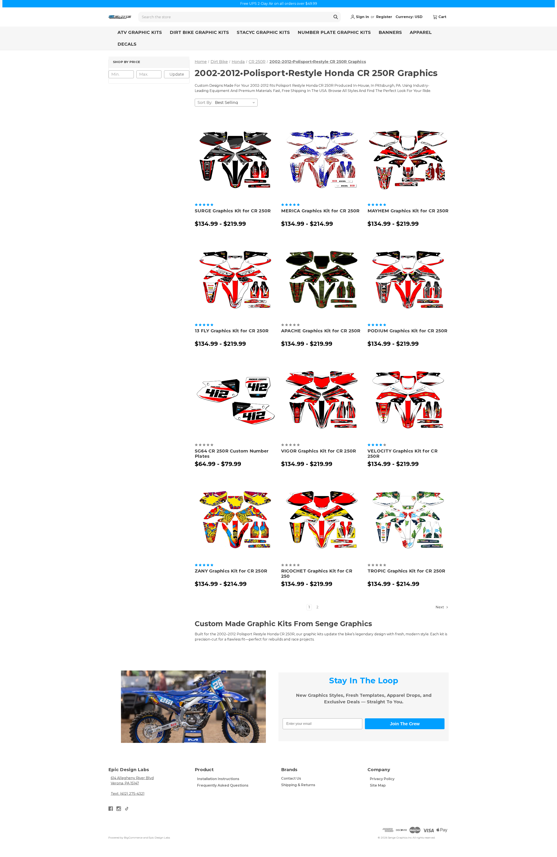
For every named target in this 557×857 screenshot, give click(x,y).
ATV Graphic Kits (139, 32)
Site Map (378, 785)
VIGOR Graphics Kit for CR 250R (318, 451)
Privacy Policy (382, 779)
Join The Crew (405, 723)
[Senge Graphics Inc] (119, 17)
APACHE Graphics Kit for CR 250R (321, 330)
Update (176, 74)
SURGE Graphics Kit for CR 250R (233, 210)
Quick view (235, 159)
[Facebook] (110, 808)
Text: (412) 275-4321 (127, 794)
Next (440, 607)
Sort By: (205, 102)
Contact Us (291, 778)
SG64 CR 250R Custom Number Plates (232, 453)
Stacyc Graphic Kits (263, 32)
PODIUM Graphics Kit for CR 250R (407, 330)
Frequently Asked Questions (222, 785)
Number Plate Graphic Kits (334, 32)
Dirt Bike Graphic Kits (199, 32)
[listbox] (235, 102)
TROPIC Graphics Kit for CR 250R (406, 571)
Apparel (421, 32)
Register (384, 17)
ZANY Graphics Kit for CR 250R (231, 571)
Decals (126, 44)
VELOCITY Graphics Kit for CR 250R (402, 453)
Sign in (362, 17)
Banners (390, 32)
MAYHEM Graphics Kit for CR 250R (408, 210)
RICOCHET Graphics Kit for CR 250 (316, 573)
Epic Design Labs (159, 837)
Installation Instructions (218, 779)
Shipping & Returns (298, 785)
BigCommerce (133, 837)
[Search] (336, 17)
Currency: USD (410, 17)
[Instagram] (118, 808)
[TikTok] (126, 808)
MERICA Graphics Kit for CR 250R (320, 210)
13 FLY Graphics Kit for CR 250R (232, 330)
